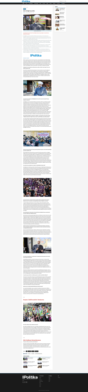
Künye (49, 377)
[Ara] (65, 1)
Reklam (49, 378)
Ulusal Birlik (33, 353)
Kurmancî (59, 377)
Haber (23, 3)
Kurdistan (29, 353)
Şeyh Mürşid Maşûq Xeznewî (38, 353)
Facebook (29, 351)
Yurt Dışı (44, 3)
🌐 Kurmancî (63, 3)
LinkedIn (33, 351)
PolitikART (58, 3)
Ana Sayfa (24, 7)
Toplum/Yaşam (36, 3)
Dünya (47, 3)
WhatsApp (36, 351)
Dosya (26, 3)
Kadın (40, 3)
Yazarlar (54, 3)
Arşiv (49, 381)
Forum (50, 3)
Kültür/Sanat (31, 3)
